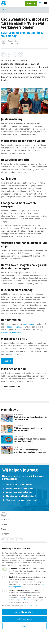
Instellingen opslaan (24, 619)
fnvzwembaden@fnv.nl (11, 332)
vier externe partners (20, 600)
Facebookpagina (13, 327)
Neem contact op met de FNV (19, 484)
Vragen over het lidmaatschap (19, 488)
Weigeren (24, 626)
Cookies (4, 524)
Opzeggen (5, 534)
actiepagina (29, 324)
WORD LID (31, 3)
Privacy (4, 529)
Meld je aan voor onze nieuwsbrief (21, 500)
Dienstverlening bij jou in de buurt (21, 496)
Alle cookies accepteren (24, 612)
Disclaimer (5, 520)
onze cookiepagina (31, 606)
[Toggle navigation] (45, 3)
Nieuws (6, 10)
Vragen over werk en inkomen (19, 492)
